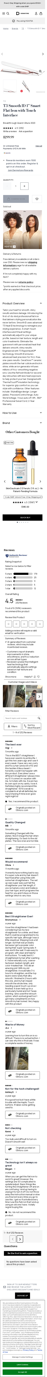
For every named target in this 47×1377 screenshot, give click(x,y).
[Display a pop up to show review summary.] (36, 502)
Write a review (10, 131)
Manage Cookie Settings (22, 1357)
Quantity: (8, 180)
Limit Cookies (22, 1364)
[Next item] (40, 481)
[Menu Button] (3, 13)
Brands (15, 28)
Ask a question (26, 131)
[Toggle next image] (43, 54)
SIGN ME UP (22, 1295)
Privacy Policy (28, 1350)
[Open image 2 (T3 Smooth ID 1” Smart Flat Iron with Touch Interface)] (26, 86)
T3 (23, 28)
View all (39, 146)
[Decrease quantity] (7, 186)
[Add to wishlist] (37, 199)
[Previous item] (5, 481)
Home (5, 28)
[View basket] (41, 13)
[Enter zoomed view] (40, 71)
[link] (36, 13)
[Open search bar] (8, 13)
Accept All (22, 1372)
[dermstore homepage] (22, 13)
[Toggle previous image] (2, 54)
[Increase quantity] (24, 186)
